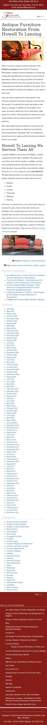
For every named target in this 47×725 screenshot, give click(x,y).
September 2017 (13, 461)
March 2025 (11, 328)
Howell (35, 265)
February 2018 (12, 459)
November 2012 (13, 512)
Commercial (11, 534)
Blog (7, 623)
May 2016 (10, 490)
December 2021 (13, 391)
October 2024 (12, 338)
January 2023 (12, 367)
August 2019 (11, 432)
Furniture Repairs (12, 643)
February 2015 (12, 507)
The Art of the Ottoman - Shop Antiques (22, 280)
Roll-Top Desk (12, 572)
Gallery (8, 658)
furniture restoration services (17, 546)
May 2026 (10, 311)
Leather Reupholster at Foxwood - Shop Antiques (25, 292)
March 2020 (11, 420)
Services (10, 575)
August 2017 (11, 464)
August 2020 (11, 413)
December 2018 (13, 444)
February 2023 (12, 364)
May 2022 (10, 384)
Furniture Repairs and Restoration (20, 543)
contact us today (17, 218)
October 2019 (12, 430)
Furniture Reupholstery (15, 548)
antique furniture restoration (21, 265)
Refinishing (11, 568)
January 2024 (12, 350)
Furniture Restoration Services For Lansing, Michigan (26, 651)
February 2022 (12, 389)
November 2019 (13, 427)
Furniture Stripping (14, 551)
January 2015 (12, 510)
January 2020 (12, 422)
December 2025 (13, 318)
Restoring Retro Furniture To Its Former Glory (23, 672)
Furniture (10, 538)
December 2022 (13, 369)
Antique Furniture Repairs (16, 524)
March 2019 (11, 439)
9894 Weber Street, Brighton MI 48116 (23, 1)
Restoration (11, 570)
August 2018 (11, 452)
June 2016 (11, 488)
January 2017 (12, 476)
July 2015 (10, 502)
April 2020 (10, 418)
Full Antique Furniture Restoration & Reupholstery (26, 276)
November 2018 (13, 447)
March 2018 (11, 456)
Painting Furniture (13, 560)
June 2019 (11, 435)
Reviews (9, 676)
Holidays (10, 553)
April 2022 (10, 386)
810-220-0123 (16, 5)
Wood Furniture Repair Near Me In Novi (21, 704)
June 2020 (11, 415)
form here (13, 171)
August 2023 (11, 357)
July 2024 (10, 342)
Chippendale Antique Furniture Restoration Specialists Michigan (23, 288)
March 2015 (11, 505)
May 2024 (10, 345)
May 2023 (10, 362)
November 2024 (13, 335)
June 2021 (11, 401)
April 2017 (10, 468)
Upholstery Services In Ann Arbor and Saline (22, 694)
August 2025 (11, 323)
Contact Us (10, 632)
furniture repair (12, 541)
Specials (10, 577)
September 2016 (13, 483)
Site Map (9, 683)
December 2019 (13, 425)
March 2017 (11, 471)
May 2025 (10, 326)
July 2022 (10, 379)
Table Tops (11, 580)
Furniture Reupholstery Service (17, 654)
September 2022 (13, 374)
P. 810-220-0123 (12, 669)
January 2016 (12, 498)
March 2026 (11, 313)
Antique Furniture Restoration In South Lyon (27, 646)
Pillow (9, 565)
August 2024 (11, 340)
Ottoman (10, 558)
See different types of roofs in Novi (20, 275)
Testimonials (10, 691)
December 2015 (13, 500)
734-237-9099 (37, 5)
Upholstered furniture (15, 582)
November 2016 (13, 478)
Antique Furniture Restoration (34, 260)
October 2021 (12, 393)
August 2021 (11, 396)
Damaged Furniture (14, 536)
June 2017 (11, 466)
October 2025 (12, 321)
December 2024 (13, 333)
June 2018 (11, 454)
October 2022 (12, 372)
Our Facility (10, 665)
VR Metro (26, 718)
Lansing (26, 204)
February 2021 (12, 408)
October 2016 (12, 481)
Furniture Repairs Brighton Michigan (31, 299)
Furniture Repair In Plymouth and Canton (21, 640)
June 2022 (11, 381)
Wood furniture (12, 589)
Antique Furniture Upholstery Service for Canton (24, 619)
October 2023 (12, 355)
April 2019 (10, 437)
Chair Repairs (12, 531)
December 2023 (13, 352)
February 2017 (12, 473)
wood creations (12, 587)
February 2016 (12, 495)
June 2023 (11, 359)
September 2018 (13, 449)
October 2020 (12, 410)
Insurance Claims (13, 555)
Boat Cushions (12, 529)
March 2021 (11, 405)
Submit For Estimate (13, 687)
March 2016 (11, 493)
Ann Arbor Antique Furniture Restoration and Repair (25, 609)
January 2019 (12, 442)
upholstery (11, 585)
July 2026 (10, 309)
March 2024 (11, 347)
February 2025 (12, 330)
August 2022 (11, 376)
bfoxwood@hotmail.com (26, 7)
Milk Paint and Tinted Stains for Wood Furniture (24, 662)
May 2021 (10, 403)
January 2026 (12, 316)
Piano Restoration (13, 563)
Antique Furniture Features (17, 522)
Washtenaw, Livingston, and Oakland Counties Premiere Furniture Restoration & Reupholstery (23, 699)
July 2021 (10, 398)
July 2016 (10, 485)
